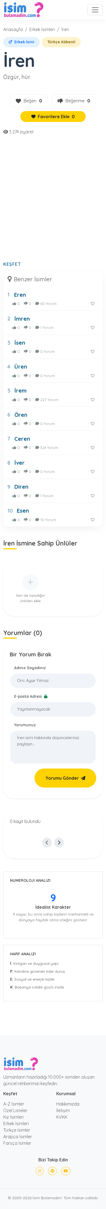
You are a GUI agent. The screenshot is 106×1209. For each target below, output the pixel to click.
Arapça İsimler (17, 1136)
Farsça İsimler (17, 1143)
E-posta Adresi (28, 696)
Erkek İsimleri (42, 29)
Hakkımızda (67, 1104)
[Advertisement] (53, 201)
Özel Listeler (15, 1110)
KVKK (61, 1117)
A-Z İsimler (13, 1104)
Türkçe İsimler (16, 1130)
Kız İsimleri (13, 1117)
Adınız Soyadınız (30, 667)
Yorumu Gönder (62, 778)
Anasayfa (13, 29)
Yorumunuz (25, 725)
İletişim (63, 1110)
